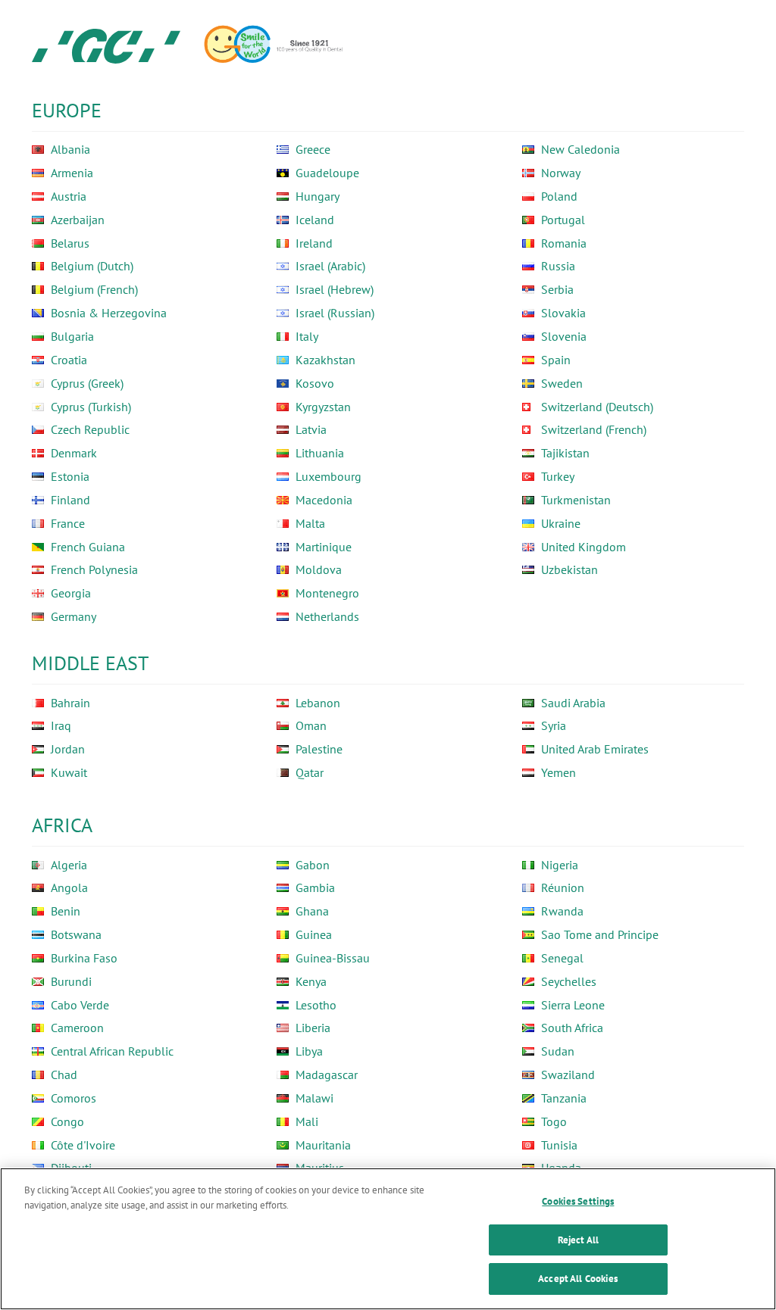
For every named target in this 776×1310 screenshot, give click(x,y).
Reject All (578, 1240)
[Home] (106, 45)
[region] (388, 1239)
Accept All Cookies (578, 1278)
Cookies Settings (578, 1201)
